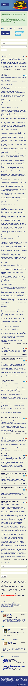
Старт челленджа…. (12, 643)
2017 (10, 583)
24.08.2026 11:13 (17, 665)
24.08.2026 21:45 (12, 660)
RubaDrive (9, 614)
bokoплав (9, 629)
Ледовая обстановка (20, 32)
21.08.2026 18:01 (16, 669)
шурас (25, 469)
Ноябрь (14, 587)
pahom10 (25, 354)
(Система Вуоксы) (9, 437)
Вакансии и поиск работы (8, 665)
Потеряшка (18, 34)
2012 (23, 582)
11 (13, 589)
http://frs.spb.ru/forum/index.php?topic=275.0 (10, 391)
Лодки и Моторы (6, 661)
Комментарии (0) (8, 69)
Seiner (25, 343)
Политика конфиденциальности (17, 681)
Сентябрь (6, 587)
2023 (25, 583)
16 (21, 589)
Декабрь (18, 587)
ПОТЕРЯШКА (21, 595)
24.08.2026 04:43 (6, 667)
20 (3, 590)
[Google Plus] (26, 55)
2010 (17, 582)
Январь (2, 586)
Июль (22, 586)
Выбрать (4, 49)
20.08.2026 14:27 (20, 670)
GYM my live (24, 483)
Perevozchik (24, 450)
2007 (10, 582)
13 (16, 589)
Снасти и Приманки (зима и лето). (10, 662)
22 (6, 590)
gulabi (26, 376)
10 (11, 589)
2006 (7, 582)
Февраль (6, 586)
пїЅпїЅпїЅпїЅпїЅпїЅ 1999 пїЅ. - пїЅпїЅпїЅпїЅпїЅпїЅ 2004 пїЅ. (13, 581)
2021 (20, 583)
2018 (12, 583)
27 (14, 590)
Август (2, 587)
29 (17, 590)
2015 (5, 583)
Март (10, 586)
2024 (2, 585)
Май (16, 586)
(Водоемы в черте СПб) (10, 501)
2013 (25, 582)
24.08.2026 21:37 (13, 661)
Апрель (13, 586)
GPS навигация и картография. (9, 663)
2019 (15, 583)
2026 (7, 585)
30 (19, 590)
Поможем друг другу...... (8, 669)
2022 (23, 583)
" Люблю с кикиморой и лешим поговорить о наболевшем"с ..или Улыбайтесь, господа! (15, 632)
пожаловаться (18, 69)
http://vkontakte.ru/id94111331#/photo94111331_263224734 (14, 431)
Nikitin (26, 497)
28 (16, 590)
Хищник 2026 (5, 660)
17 (23, 589)
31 (21, 590)
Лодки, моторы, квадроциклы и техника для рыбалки (14, 666)
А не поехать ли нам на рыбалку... (10, 670)
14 (18, 589)
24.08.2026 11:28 (19, 663)
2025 (5, 585)
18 (24, 589)
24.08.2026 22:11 (11, 659)
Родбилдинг (5, 659)
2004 (2, 582)
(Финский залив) (10, 417)
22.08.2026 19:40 (17, 668)
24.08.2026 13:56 (20, 662)
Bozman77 (25, 69)
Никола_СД (24, 559)
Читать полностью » (8, 622)
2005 (5, 582)
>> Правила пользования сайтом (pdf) (8, 593)
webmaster (19, 685)
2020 (17, 583)
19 (1, 590)
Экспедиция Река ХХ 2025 (8, 668)
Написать (5, 33)
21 (4, 590)
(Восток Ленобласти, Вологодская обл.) (12, 54)
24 (9, 590)
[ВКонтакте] (23, 55)
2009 (15, 582)
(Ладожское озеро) (7, 347)
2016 (7, 583)
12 (15, 589)
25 (11, 590)
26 (12, 590)
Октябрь (10, 587)
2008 (12, 582)
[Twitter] (24, 55)
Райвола (25, 433)
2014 (2, 583)
